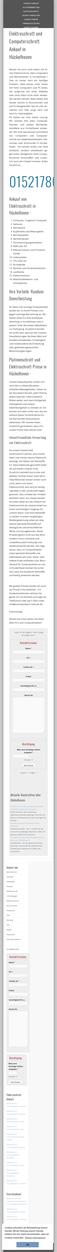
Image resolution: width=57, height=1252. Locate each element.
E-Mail (28, 676)
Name (28, 648)
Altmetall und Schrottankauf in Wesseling (12, 1173)
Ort (29, 658)
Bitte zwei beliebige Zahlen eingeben (28, 751)
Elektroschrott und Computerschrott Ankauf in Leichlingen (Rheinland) (16, 1201)
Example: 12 (28, 760)
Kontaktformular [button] (12, 949)
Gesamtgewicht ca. (28, 686)
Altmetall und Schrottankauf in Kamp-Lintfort (15, 1137)
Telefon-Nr (28, 667)
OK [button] (27, 1245)
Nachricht (28, 695)
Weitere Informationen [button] (35, 1238)
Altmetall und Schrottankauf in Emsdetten (12, 1155)
